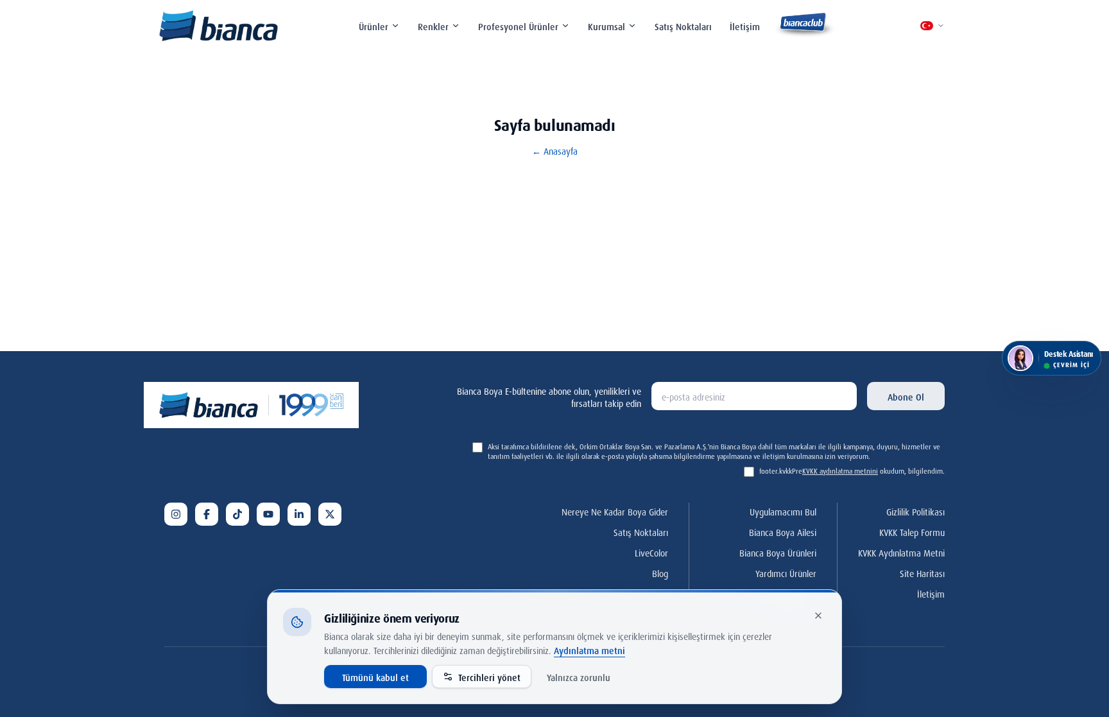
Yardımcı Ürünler (785, 572)
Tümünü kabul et (375, 676)
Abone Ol (906, 395)
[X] (329, 514)
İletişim (745, 25)
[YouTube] (268, 514)
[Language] (932, 26)
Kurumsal (606, 25)
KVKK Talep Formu (912, 531)
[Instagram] (175, 514)
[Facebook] (206, 514)
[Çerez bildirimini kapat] (818, 615)
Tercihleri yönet (489, 676)
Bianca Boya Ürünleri (777, 551)
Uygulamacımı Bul (783, 510)
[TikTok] (237, 514)
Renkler (433, 25)
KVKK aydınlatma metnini (840, 470)
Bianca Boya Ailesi (782, 531)
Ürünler (373, 25)
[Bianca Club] (805, 26)
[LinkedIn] (299, 514)
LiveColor (651, 551)
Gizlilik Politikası (915, 510)
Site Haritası (922, 572)
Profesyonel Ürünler (518, 25)
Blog (660, 572)
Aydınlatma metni (589, 649)
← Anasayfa (555, 150)
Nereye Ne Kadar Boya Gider (615, 510)
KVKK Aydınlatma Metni (901, 551)
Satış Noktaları (683, 25)
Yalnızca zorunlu (578, 676)
